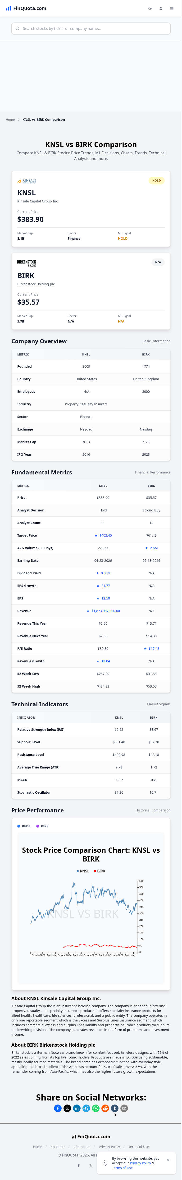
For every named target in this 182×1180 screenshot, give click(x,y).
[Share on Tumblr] (114, 1108)
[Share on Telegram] (86, 1108)
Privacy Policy (140, 1163)
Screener (58, 1146)
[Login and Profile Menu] (160, 8)
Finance (74, 238)
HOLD (122, 238)
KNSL (26, 192)
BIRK (25, 275)
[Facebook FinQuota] (78, 1165)
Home (10, 119)
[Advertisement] (91, 76)
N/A (71, 321)
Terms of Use (122, 1168)
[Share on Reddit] (105, 1108)
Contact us (81, 1146)
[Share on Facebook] (58, 1108)
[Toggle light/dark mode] (150, 8)
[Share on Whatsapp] (96, 1108)
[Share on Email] (124, 1108)
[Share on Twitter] (67, 1108)
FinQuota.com (93, 1136)
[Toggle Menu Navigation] (171, 8)
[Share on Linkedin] (77, 1108)
